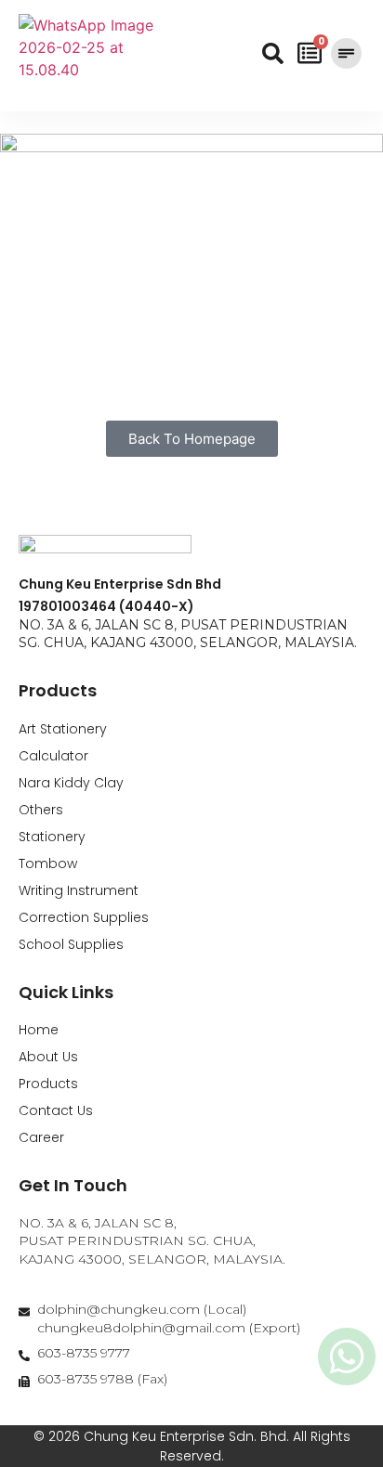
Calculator (53, 755)
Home (39, 1029)
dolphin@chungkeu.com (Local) (141, 1309)
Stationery (52, 836)
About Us (48, 1056)
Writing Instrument (79, 890)
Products (48, 1083)
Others (41, 809)
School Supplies (71, 944)
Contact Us (56, 1110)
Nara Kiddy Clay (71, 782)
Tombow (48, 863)
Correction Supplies (84, 917)
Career (41, 1137)
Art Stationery (63, 729)
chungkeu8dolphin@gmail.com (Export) (168, 1327)
